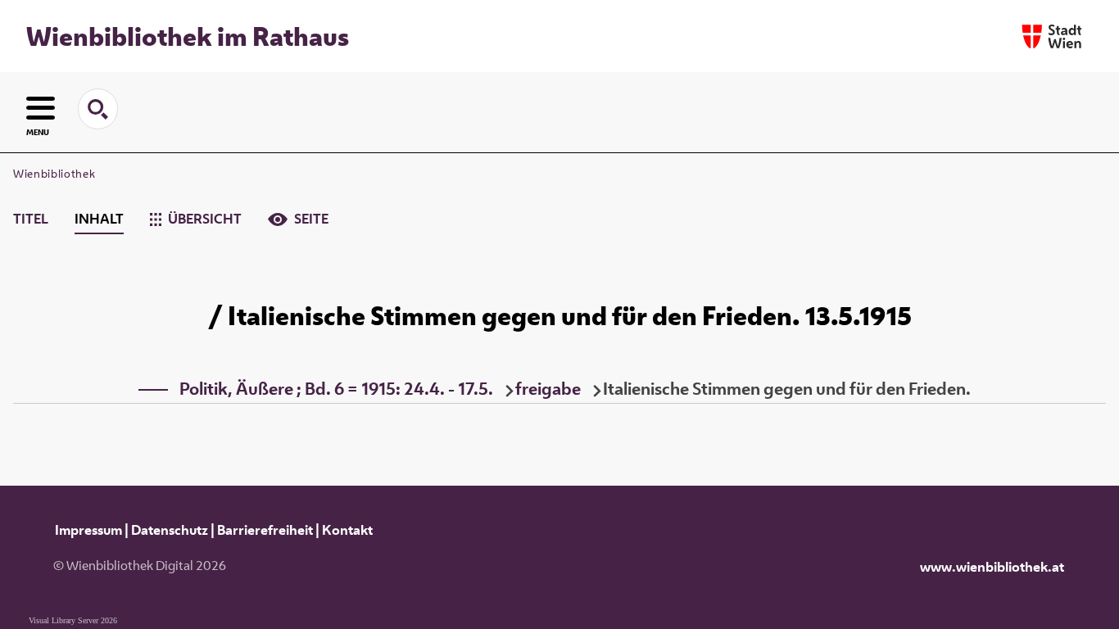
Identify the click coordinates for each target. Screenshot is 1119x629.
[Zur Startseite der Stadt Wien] (1052, 36)
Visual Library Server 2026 (73, 620)
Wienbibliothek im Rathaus (187, 36)
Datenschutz (169, 530)
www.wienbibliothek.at (992, 567)
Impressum (88, 530)
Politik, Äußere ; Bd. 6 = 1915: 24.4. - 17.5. (336, 388)
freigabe (548, 388)
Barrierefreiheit (265, 530)
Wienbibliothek (54, 173)
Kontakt (347, 530)
